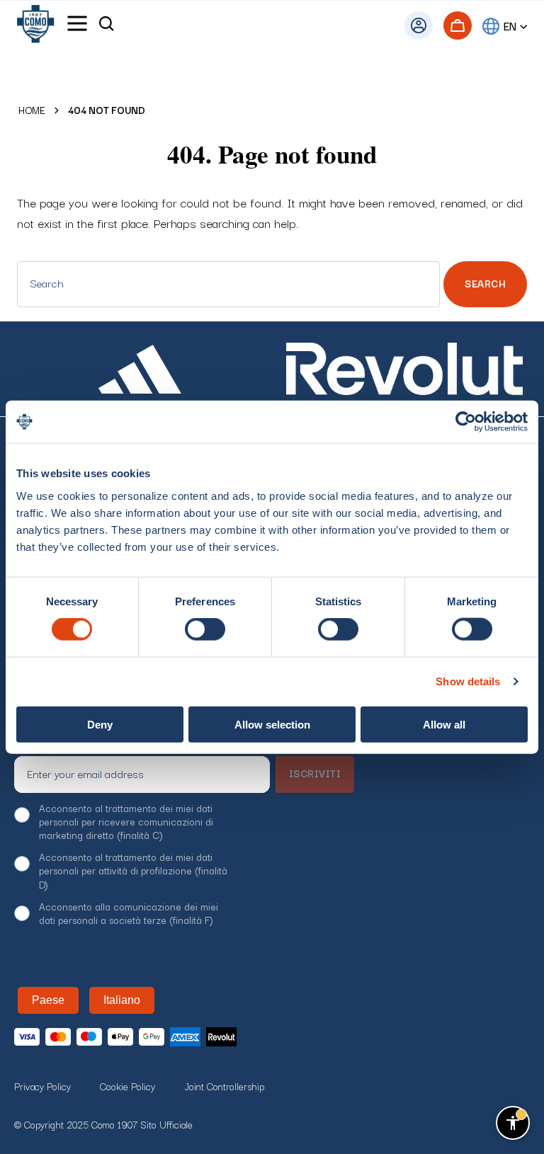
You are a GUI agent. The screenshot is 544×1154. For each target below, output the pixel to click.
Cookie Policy (127, 1086)
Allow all (444, 724)
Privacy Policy (42, 1086)
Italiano (121, 1000)
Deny (100, 724)
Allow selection (272, 724)
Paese (48, 1000)
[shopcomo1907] (35, 26)
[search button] (106, 26)
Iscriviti (315, 773)
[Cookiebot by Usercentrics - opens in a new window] (466, 422)
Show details (468, 681)
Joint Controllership (224, 1086)
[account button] (418, 25)
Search (485, 283)
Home (31, 110)
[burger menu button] (77, 26)
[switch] (205, 629)
